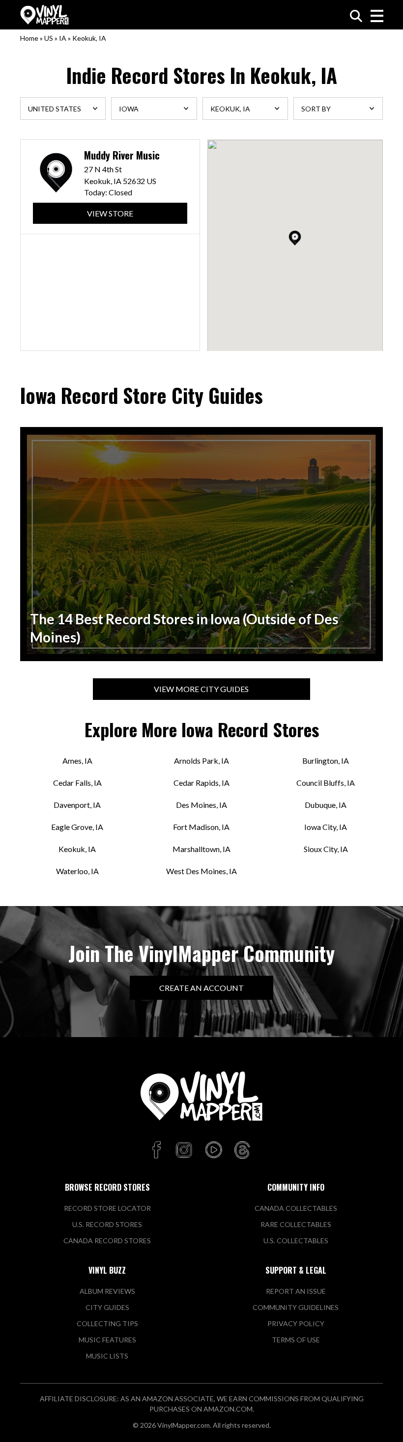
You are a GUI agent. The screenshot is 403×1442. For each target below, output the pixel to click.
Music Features (107, 1339)
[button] (295, 238)
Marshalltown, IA (201, 849)
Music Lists (107, 1356)
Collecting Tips (107, 1323)
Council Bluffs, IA (325, 782)
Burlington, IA (325, 760)
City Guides (107, 1307)
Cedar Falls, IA (77, 782)
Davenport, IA (77, 804)
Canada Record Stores (107, 1240)
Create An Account (201, 987)
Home (29, 38)
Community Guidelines (296, 1307)
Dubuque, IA (325, 804)
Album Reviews (107, 1291)
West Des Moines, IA (201, 871)
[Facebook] (158, 1150)
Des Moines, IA (201, 804)
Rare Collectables (295, 1224)
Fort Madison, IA (201, 826)
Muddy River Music (122, 155)
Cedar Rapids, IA (201, 782)
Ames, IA (77, 760)
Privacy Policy (295, 1323)
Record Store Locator (107, 1208)
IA (62, 38)
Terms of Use (296, 1339)
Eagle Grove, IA (77, 826)
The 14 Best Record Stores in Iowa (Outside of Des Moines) (184, 628)
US (48, 38)
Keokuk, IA (77, 849)
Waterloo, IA (77, 871)
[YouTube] (213, 1150)
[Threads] (242, 1150)
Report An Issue (296, 1291)
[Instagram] (184, 1150)
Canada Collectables (296, 1208)
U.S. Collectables (295, 1240)
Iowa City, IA (325, 826)
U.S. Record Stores (107, 1224)
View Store (110, 213)
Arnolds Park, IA (201, 760)
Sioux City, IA (326, 849)
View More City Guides (201, 689)
